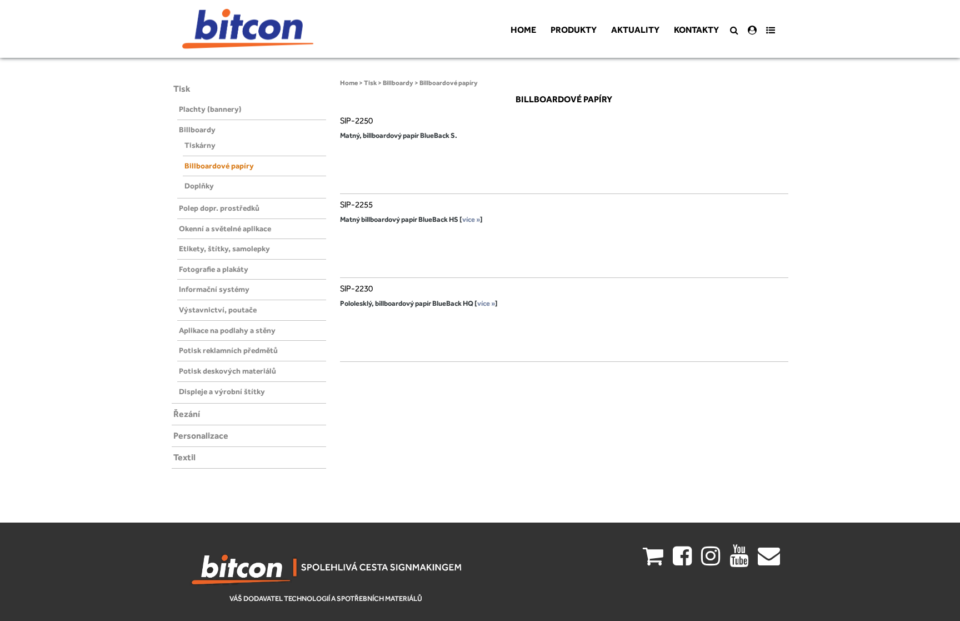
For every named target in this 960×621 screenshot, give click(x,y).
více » (471, 219)
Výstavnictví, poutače (218, 309)
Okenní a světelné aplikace (225, 228)
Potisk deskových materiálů (227, 370)
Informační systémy (214, 289)
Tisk (182, 88)
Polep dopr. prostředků (219, 207)
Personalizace (200, 435)
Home (349, 83)
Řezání (186, 414)
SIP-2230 (356, 288)
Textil (184, 457)
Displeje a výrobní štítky (222, 391)
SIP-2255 (356, 204)
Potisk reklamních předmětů (228, 350)
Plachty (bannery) (210, 109)
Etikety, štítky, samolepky (224, 248)
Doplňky (199, 185)
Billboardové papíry (219, 165)
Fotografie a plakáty (213, 269)
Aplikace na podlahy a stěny (227, 330)
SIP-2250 (356, 120)
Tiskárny (200, 145)
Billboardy (197, 129)
